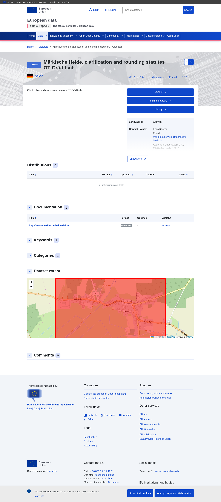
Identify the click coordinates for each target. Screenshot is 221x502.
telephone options (104, 475)
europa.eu (52, 471)
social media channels (167, 471)
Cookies (88, 441)
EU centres (112, 482)
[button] (59, 2)
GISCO (190, 336)
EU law (143, 414)
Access (166, 225)
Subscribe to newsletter (96, 398)
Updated (125, 174)
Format (106, 174)
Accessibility (90, 445)
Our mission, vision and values (156, 393)
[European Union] (53, 463)
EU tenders (146, 419)
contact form (106, 478)
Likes (182, 174)
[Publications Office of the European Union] (53, 395)
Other (91, 419)
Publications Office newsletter (155, 397)
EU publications (148, 434)
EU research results (150, 424)
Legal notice (90, 437)
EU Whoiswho (147, 429)
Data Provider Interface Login (155, 439)
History (158, 109)
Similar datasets (158, 100)
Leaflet (156, 336)
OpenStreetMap (168, 336)
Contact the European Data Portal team (105, 394)
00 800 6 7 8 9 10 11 (103, 471)
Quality (158, 92)
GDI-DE (39, 76)
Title (31, 174)
